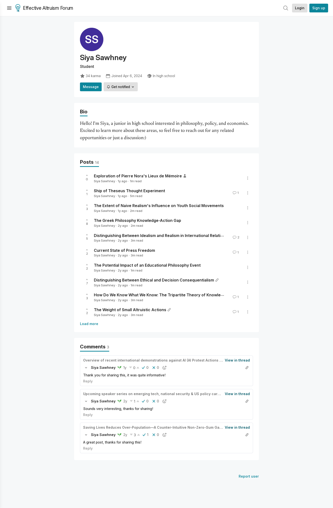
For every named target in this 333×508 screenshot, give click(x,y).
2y (125, 401)
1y (125, 367)
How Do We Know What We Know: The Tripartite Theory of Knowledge (161, 294)
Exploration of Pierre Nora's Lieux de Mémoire (138, 175)
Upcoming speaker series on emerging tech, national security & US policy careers (154, 394)
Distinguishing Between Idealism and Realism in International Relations (160, 235)
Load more (89, 324)
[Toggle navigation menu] (9, 8)
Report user (249, 476)
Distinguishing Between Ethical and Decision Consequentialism (154, 280)
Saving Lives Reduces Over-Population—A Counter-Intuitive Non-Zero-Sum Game (154, 427)
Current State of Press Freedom (124, 250)
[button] (86, 368)
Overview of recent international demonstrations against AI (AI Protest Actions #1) (153, 360)
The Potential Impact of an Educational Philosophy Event (147, 265)
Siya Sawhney (104, 181)
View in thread (237, 360)
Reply (88, 381)
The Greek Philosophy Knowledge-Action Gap (137, 220)
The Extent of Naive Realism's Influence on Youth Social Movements (159, 205)
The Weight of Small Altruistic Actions (130, 309)
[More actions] (247, 178)
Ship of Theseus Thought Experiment (129, 190)
